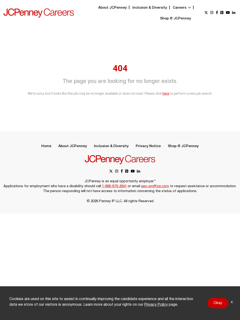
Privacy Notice (148, 146)
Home (46, 146)
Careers (180, 7)
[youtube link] (228, 13)
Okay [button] (218, 303)
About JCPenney (112, 7)
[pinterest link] (222, 13)
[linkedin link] (233, 13)
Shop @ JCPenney (175, 18)
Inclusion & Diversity (149, 7)
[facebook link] (217, 13)
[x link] (206, 13)
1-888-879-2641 (114, 186)
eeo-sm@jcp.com (155, 186)
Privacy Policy (156, 304)
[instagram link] (212, 13)
